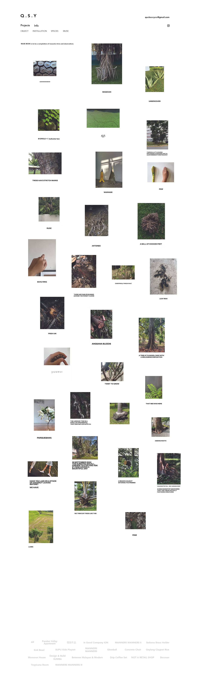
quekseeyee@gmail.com (157, 17)
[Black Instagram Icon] (168, 25)
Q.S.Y (29, 15)
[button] (87, 657)
